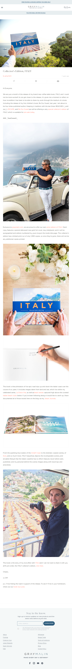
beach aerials (39, 392)
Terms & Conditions (44, 640)
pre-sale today (29, 112)
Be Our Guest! (23, 109)
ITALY (37, 563)
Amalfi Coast (36, 453)
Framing (5, 637)
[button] (4, 7)
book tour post (19, 587)
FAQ (4, 648)
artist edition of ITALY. (55, 227)
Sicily (5, 456)
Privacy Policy (42, 643)
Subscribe (49, 623)
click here (39, 566)
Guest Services (7, 646)
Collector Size (7, 640)
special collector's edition (57, 109)
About (5, 634)
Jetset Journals (50, 398)
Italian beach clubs (10, 395)
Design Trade (42, 637)
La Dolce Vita (21, 392)
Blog (39, 646)
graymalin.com (17, 227)
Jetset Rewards (7, 643)
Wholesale (41, 634)
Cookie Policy (42, 648)
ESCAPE (11, 109)
